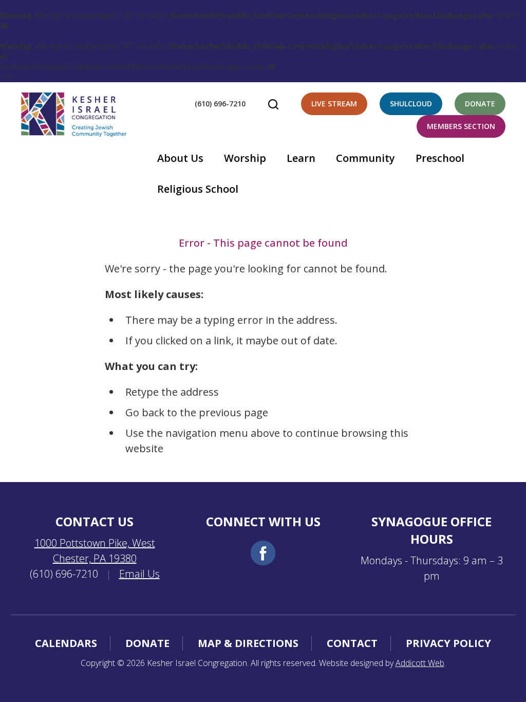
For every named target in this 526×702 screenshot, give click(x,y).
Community (365, 158)
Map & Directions (248, 643)
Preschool (440, 158)
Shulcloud (411, 103)
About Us (180, 158)
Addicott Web (420, 663)
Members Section (461, 126)
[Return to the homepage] (73, 115)
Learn (301, 158)
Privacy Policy (448, 643)
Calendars (66, 643)
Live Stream (334, 103)
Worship (245, 158)
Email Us (139, 574)
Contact (352, 643)
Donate (480, 103)
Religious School (197, 189)
